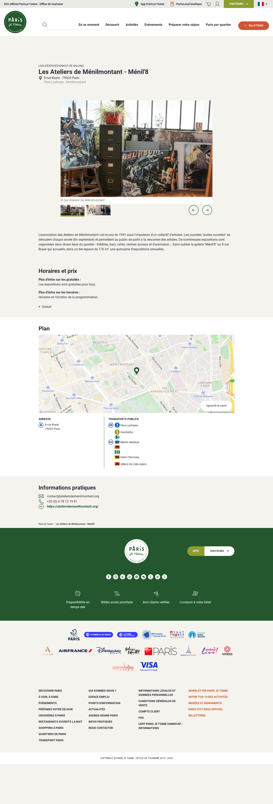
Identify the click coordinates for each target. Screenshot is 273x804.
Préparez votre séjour (56, 709)
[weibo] (157, 576)
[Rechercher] (44, 24)
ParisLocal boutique (189, 4)
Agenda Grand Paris (103, 715)
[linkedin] (122, 576)
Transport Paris (51, 740)
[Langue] (263, 4)
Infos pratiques (100, 721)
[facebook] (108, 576)
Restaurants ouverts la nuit (60, 721)
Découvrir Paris (50, 690)
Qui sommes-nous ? (102, 690)
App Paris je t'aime (152, 4)
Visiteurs (217, 551)
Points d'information (104, 703)
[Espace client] (217, 4)
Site (196, 551)
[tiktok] (129, 576)
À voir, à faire (48, 696)
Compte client (149, 711)
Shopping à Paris (51, 727)
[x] (164, 576)
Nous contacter (101, 727)
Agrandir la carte (216, 405)
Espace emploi (99, 696)
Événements (48, 703)
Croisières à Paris (52, 715)
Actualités (97, 709)
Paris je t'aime (46, 524)
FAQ (141, 717)
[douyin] (150, 576)
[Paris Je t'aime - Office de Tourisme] (15, 22)
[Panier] (208, 4)
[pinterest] (136, 576)
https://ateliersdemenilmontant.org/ (73, 506)
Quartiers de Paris (52, 734)
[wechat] (143, 576)
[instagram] (115, 576)
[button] (193, 210)
